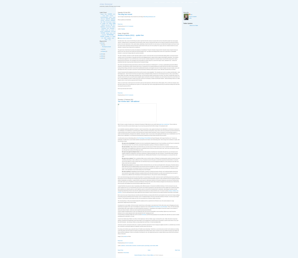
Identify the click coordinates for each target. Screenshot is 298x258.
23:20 (126, 95)
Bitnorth (153, 206)
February (104, 51)
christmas (111, 15)
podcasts (101, 31)
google (103, 23)
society (103, 33)
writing (109, 39)
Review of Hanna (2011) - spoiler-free (131, 35)
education (102, 20)
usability (109, 38)
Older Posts (177, 250)
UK (102, 38)
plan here (162, 124)
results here (166, 124)
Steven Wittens (150, 255)
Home (149, 250)
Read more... (120, 24)
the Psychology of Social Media (144, 138)
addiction (123, 245)
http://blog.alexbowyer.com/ (149, 16)
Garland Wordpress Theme (140, 255)
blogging (102, 14)
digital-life (108, 18)
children (107, 15)
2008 (102, 58)
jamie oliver (108, 25)
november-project (140, 245)
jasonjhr (125, 236)
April (103, 49)
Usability (168, 2)
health (110, 23)
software (107, 33)
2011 (102, 43)
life (111, 25)
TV (111, 36)
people (112, 29)
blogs (106, 14)
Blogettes (191, 2)
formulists (144, 214)
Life (186, 2)
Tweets (195, 2)
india (114, 23)
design (114, 17)
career (114, 14)
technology (110, 34)
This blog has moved (106, 46)
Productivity (162, 2)
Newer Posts (120, 250)
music (108, 28)
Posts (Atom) (126, 252)
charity (104, 15)
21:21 (126, 26)
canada (110, 14)
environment (107, 20)
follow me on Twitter (194, 25)
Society (173, 2)
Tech (182, 2)
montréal (104, 28)
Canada (156, 2)
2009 (102, 56)
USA (105, 38)
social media (113, 31)
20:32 (126, 242)
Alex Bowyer (106, 4)
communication (104, 17)
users (113, 38)
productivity (107, 31)
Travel (178, 2)
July (103, 44)
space (111, 33)
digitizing (113, 18)
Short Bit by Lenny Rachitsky (161, 206)
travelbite (107, 36)
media (113, 26)
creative (110, 17)
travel (102, 36)
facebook (113, 20)
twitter (114, 36)
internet (103, 25)
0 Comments (130, 26)
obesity (106, 29)
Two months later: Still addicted (128, 101)
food (104, 22)
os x (109, 29)
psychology (147, 245)
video (106, 39)
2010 (102, 54)
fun (100, 23)
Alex (191, 14)
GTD (107, 23)
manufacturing (108, 26)
